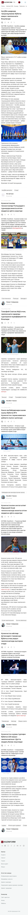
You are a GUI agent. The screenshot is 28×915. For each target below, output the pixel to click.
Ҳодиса (3, 855)
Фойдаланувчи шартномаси (9, 876)
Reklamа (3, 903)
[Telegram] (8, 23)
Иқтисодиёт (4, 864)
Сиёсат (3, 858)
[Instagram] (2, 23)
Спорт (16, 190)
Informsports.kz (17, 228)
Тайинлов (22, 6)
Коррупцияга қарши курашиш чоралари (12, 885)
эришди (3, 391)
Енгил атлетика (21, 620)
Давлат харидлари (6, 888)
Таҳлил (3, 861)
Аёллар (13, 721)
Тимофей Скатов (20, 397)
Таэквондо (5, 721)
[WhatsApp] (5, 23)
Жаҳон (3, 867)
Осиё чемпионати (8, 620)
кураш (4, 825)
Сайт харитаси (5, 897)
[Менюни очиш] (25, 2)
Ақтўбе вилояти (7, 190)
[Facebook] (11, 23)
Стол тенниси (6, 298)
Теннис (4, 397)
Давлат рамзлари (6, 882)
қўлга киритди (21, 715)
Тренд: (3, 6)
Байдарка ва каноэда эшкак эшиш (13, 492)
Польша (15, 298)
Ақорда (16, 6)
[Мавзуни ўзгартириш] (20, 2)
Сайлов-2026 (9, 6)
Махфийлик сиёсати (6, 879)
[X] (14, 23)
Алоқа (3, 900)
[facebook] (11, 845)
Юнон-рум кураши (14, 825)
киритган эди (5, 589)
